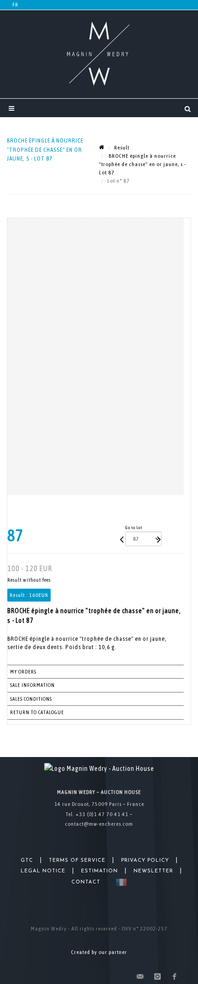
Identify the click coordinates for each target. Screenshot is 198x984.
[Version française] (119, 882)
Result (121, 147)
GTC (27, 860)
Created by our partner (99, 952)
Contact (85, 882)
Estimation (99, 871)
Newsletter (153, 871)
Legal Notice (43, 871)
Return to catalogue (37, 712)
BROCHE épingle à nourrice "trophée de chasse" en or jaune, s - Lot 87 (142, 164)
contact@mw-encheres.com (99, 824)
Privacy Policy (145, 860)
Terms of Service (77, 860)
